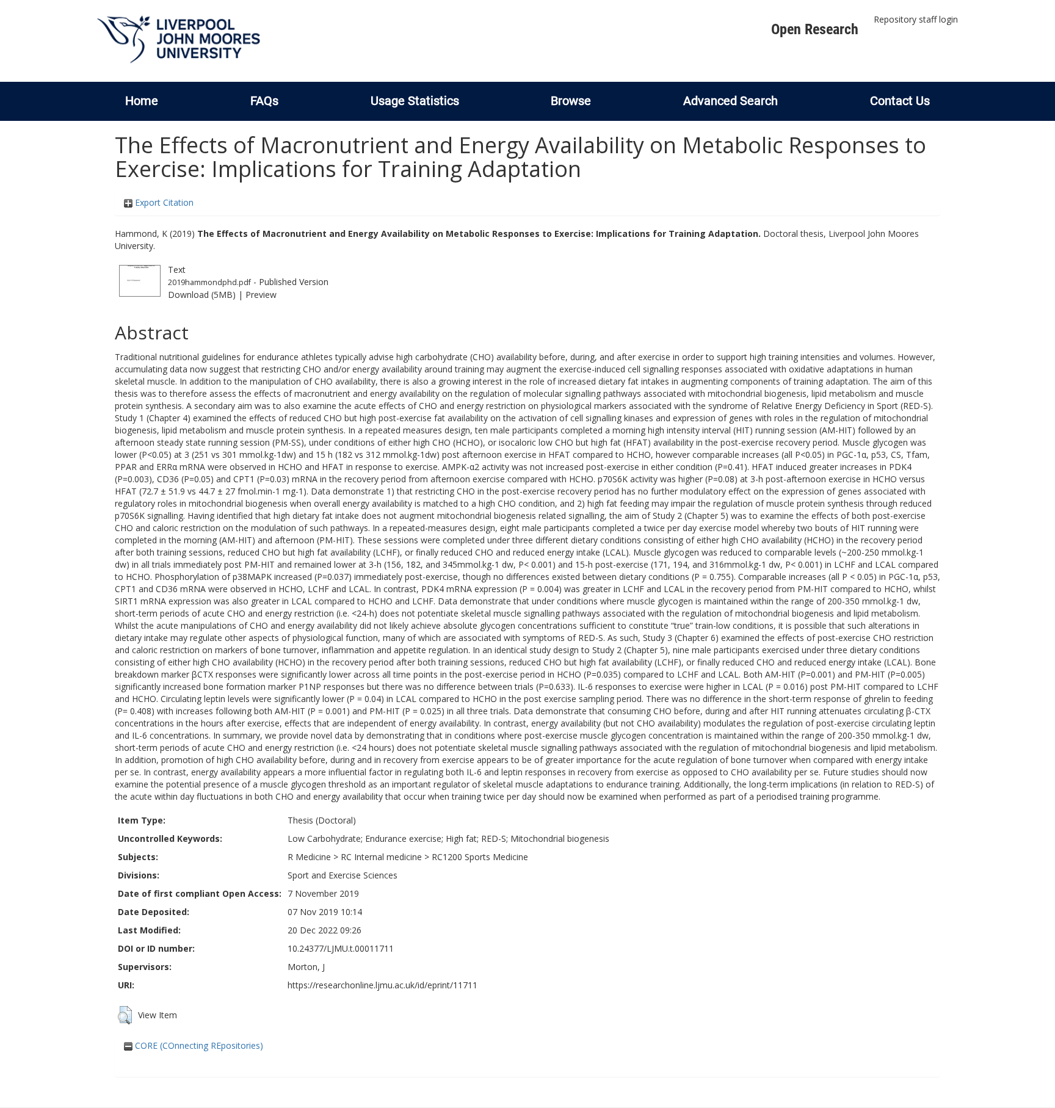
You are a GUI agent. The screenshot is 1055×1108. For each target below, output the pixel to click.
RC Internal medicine (381, 857)
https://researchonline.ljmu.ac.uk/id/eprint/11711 (382, 985)
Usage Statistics (415, 100)
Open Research (814, 29)
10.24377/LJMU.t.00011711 (341, 948)
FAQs (264, 100)
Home (141, 100)
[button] (125, 1015)
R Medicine (309, 857)
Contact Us (900, 100)
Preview (261, 294)
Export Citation (163, 202)
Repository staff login (916, 19)
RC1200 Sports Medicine (480, 857)
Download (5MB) (202, 294)
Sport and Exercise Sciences (342, 875)
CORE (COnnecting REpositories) (197, 1045)
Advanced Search (730, 100)
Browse (571, 100)
